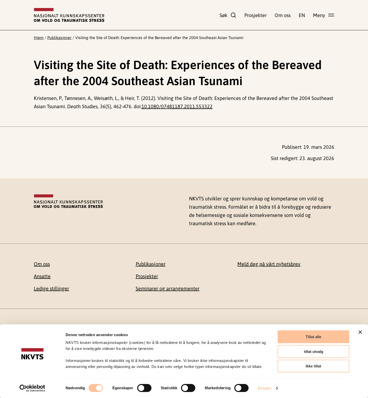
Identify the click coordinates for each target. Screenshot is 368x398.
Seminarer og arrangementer (168, 288)
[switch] (144, 388)
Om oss (283, 15)
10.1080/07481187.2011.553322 (177, 106)
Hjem (39, 37)
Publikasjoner (59, 37)
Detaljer (265, 388)
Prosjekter (255, 15)
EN (302, 15)
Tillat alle (313, 337)
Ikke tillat (313, 366)
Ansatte (42, 276)
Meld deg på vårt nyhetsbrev (268, 264)
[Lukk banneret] (360, 332)
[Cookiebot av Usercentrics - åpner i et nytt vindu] (32, 388)
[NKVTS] (69, 15)
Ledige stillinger (51, 288)
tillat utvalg (313, 351)
